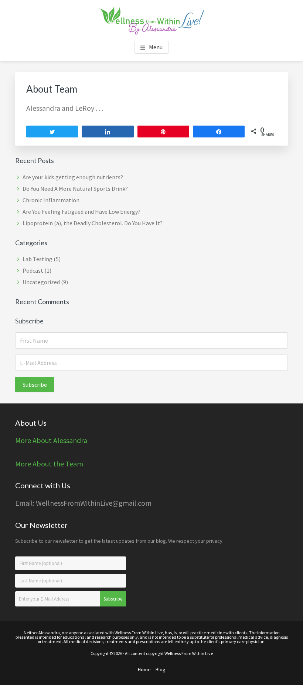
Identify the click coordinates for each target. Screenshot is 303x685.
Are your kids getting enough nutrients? (73, 177)
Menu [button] (156, 47)
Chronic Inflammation (51, 200)
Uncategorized (41, 282)
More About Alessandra (51, 440)
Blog (161, 669)
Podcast (33, 270)
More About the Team (49, 463)
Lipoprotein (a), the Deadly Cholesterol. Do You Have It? (93, 223)
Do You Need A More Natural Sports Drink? (75, 188)
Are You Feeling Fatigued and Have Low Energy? (81, 211)
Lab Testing (37, 259)
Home (144, 669)
